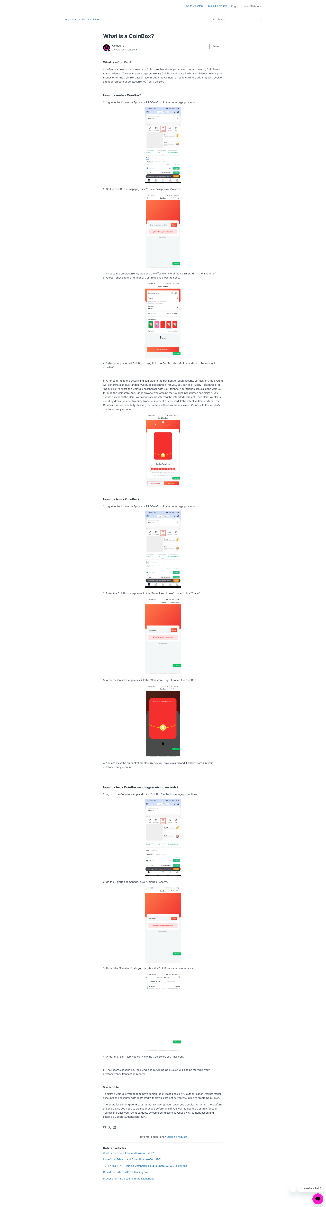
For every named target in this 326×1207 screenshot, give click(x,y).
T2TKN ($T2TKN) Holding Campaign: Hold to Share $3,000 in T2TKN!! (145, 1165)
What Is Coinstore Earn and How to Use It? (128, 1153)
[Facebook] (104, 1127)
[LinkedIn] (114, 1127)
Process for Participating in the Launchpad (128, 1178)
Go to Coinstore (194, 5)
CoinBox (94, 19)
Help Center (71, 19)
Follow (216, 46)
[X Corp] (109, 1127)
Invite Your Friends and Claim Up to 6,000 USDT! (132, 1159)
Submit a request (217, 5)
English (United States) (245, 6)
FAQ (84, 19)
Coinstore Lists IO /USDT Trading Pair (125, 1172)
